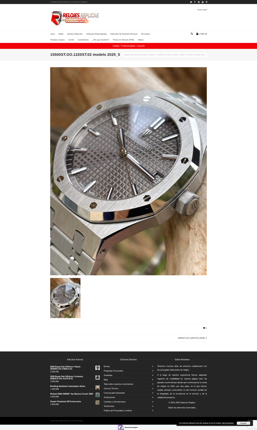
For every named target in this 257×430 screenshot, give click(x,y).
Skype (198, 2)
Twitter (191, 2)
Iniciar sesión (202, 10)
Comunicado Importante (114, 393)
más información (228, 423)
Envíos (107, 366)
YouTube (202, 2)
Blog (106, 379)
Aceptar (243, 423)
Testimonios (109, 406)
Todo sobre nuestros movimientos (118, 384)
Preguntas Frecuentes (113, 371)
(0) (203, 34)
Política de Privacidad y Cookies (118, 410)
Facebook (194, 2)
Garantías (108, 375)
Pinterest (206, 2)
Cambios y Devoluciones (115, 402)
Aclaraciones (109, 397)
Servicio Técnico (111, 388)
